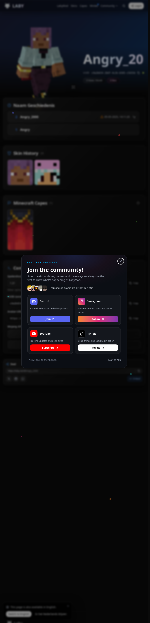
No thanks (114, 360)
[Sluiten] (121, 261)
